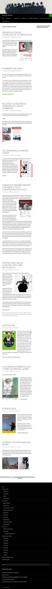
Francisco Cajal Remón (8, 510)
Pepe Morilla (5, 512)
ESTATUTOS (5, 491)
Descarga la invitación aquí (8, 94)
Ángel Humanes (6, 524)
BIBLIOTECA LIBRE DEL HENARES (45, 18)
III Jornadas (5, 550)
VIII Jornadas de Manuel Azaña (15, 151)
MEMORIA (5, 496)
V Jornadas (5, 545)
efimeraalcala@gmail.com (23, 432)
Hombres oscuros (12, 68)
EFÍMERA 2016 (9, 408)
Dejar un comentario (17, 37)
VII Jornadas (5, 540)
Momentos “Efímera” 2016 (8, 529)
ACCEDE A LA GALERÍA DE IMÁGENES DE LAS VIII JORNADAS (14, 105)
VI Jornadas (5, 543)
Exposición (8, 325)
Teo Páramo (5, 517)
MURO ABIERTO (16, 18)
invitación (9, 357)
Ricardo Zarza (6, 519)
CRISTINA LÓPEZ (6, 505)
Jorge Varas (5, 514)
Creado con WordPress (6, 587)
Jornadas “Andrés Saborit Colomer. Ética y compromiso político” (16, 187)
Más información (6, 309)
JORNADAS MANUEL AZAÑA (33, 18)
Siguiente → (20, 478)
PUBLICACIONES (6, 498)
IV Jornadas (5, 547)
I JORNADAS (5, 554)
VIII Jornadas (5, 538)
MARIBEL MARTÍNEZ (6, 503)
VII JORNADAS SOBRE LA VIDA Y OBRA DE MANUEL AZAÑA (16, 367)
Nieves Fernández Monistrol (9, 507)
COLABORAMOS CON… (6, 21)
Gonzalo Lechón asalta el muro (16, 443)
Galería (3, 118)
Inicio (3, 18)
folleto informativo (16, 357)
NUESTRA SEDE (5, 493)
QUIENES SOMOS (8, 18)
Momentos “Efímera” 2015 (9, 533)
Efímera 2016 (24, 18)
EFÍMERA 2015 (5, 531)
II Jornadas (5, 552)
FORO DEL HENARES (7, 15)
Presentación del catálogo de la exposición (17, 33)
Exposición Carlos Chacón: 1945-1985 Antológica (12, 265)
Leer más (4, 175)
